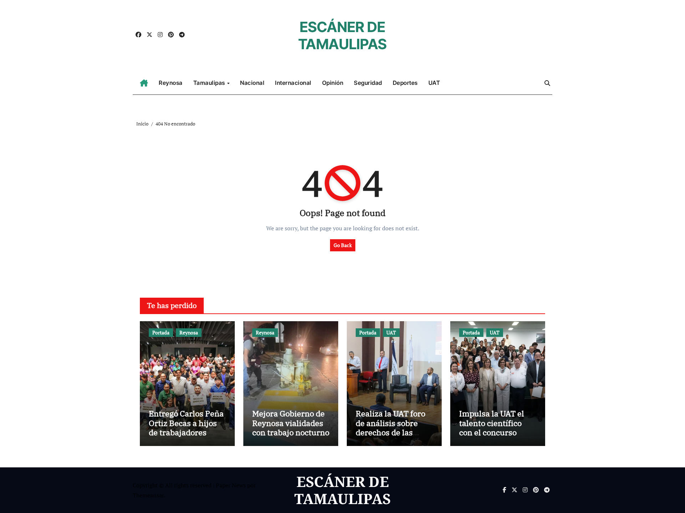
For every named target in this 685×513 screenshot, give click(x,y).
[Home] (144, 83)
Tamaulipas (210, 82)
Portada (160, 332)
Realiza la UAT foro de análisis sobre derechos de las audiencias (390, 427)
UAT (434, 82)
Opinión (333, 82)
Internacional (293, 82)
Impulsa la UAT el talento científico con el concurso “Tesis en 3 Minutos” (497, 427)
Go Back (343, 245)
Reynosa (171, 82)
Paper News (231, 485)
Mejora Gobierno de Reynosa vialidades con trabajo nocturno (290, 422)
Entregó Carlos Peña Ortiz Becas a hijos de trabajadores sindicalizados (186, 427)
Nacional (252, 82)
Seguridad (368, 82)
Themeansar (148, 495)
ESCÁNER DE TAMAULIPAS (342, 35)
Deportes (405, 82)
